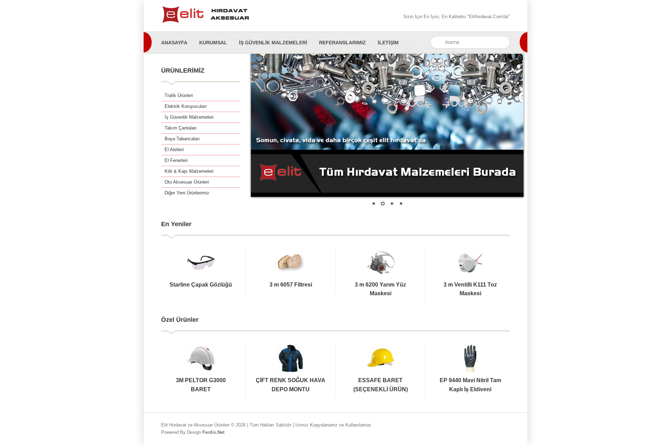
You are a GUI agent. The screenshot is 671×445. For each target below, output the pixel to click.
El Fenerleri (176, 160)
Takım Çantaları (181, 128)
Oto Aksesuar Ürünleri (187, 182)
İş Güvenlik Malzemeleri (189, 117)
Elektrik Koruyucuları (186, 106)
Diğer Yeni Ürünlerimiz (187, 192)
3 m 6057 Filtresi (290, 285)
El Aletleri (174, 149)
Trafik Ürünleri (179, 95)
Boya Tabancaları (182, 138)
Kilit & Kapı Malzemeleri (189, 171)
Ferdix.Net (213, 432)
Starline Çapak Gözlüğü (200, 285)
